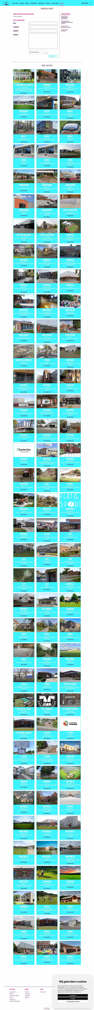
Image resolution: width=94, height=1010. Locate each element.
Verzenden (52, 56)
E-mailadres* (16, 27)
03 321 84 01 (63, 31)
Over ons (48, 3)
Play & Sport (6, 3)
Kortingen (27, 995)
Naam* (14, 23)
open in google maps (24, 93)
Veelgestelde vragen (17, 16)
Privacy (11, 997)
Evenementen (33, 3)
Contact (62, 3)
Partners (11, 993)
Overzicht (27, 992)
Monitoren (41, 3)
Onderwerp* (16, 30)
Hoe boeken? (27, 993)
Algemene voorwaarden (14, 1001)
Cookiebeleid (12, 999)
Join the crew (55, 3)
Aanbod (22, 3)
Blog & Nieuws (12, 992)
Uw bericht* (16, 34)
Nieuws (27, 3)
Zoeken (91, 3)
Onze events (42, 992)
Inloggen (85, 3)
